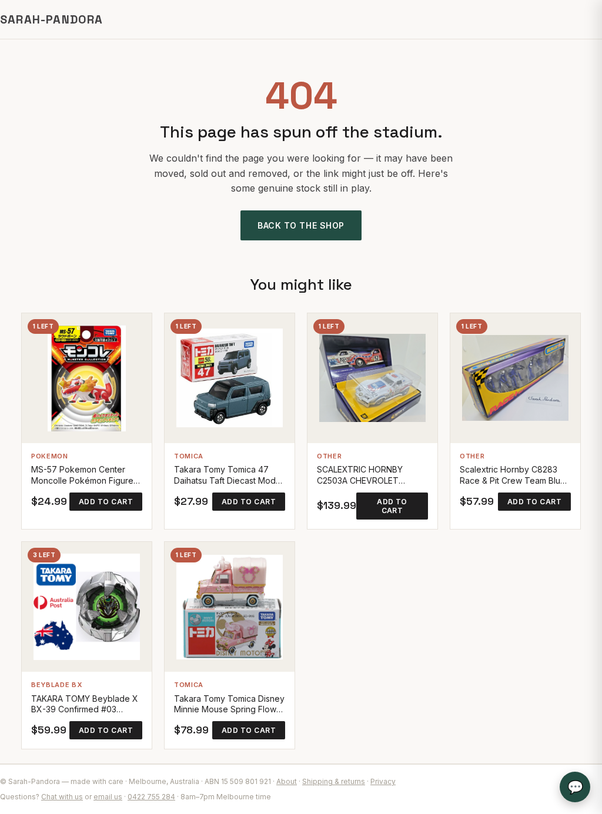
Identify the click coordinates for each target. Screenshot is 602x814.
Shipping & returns (333, 781)
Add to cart (106, 501)
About (286, 781)
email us (107, 796)
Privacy (383, 781)
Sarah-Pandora (51, 19)
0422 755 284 (151, 796)
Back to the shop (301, 225)
